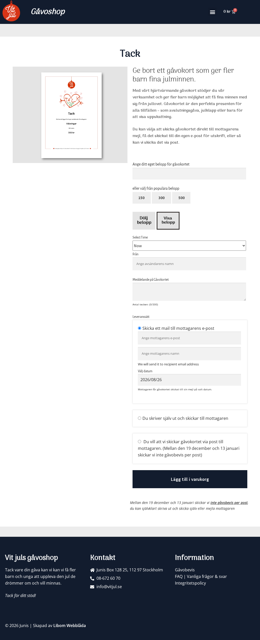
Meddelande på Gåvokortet (151, 279)
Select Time (140, 237)
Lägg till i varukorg (190, 479)
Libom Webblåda (69, 625)
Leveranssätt (141, 317)
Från (135, 254)
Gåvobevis (185, 570)
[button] (212, 12)
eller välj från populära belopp (156, 188)
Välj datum (145, 371)
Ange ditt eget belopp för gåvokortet (161, 164)
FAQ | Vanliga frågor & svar (201, 576)
